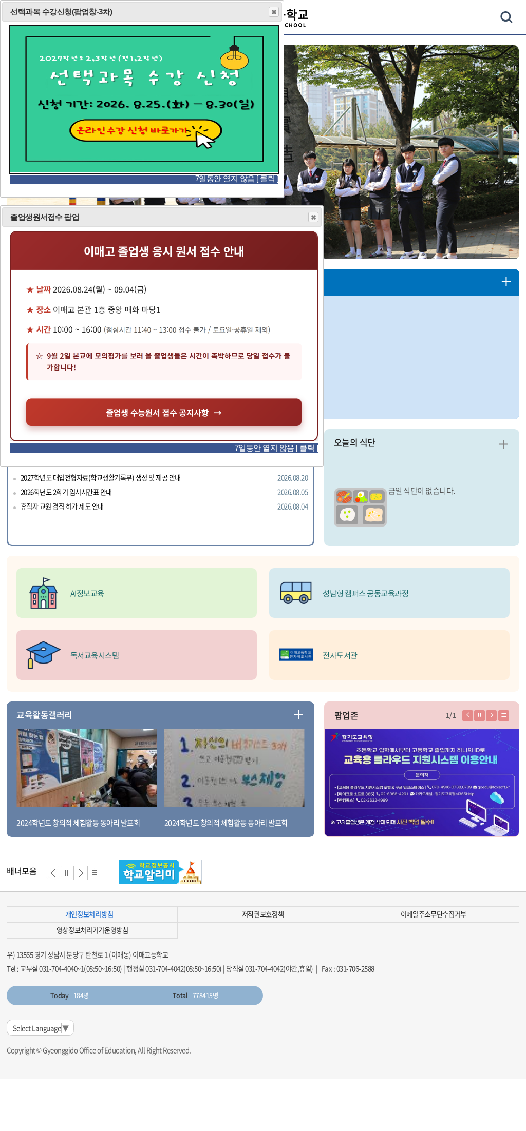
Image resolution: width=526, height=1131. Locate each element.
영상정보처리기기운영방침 (92, 930)
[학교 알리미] (160, 872)
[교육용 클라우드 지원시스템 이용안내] (422, 783)
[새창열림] (164, 438)
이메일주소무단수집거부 (433, 914)
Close (313, 217)
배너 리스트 (94, 873)
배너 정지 (66, 873)
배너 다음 (80, 873)
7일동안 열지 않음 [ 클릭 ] (276, 447)
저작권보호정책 (263, 914)
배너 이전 (53, 873)
